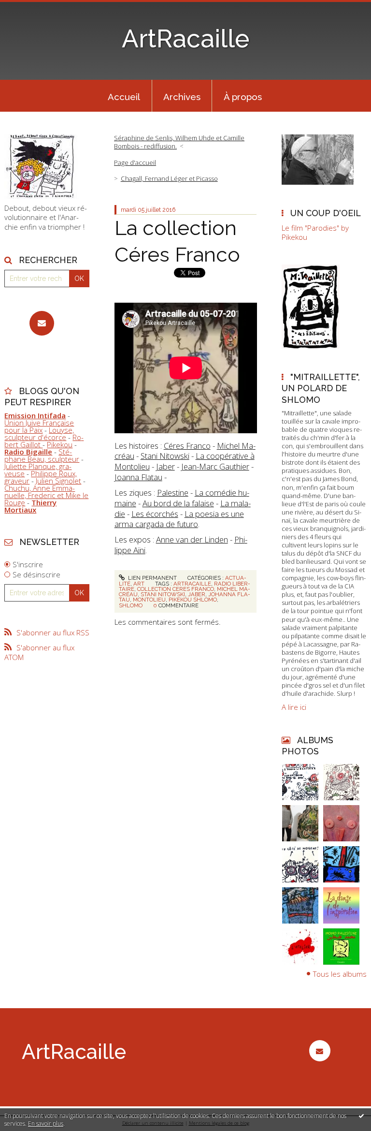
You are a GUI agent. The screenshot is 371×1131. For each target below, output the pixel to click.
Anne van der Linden (192, 539)
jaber (196, 594)
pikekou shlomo (193, 599)
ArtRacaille (185, 38)
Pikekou (59, 444)
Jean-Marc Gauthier (215, 466)
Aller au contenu (31, 8)
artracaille (192, 583)
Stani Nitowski (165, 455)
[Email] (41, 323)
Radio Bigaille (28, 451)
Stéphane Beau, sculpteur (41, 455)
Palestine (172, 492)
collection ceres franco (175, 589)
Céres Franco (187, 445)
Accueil (124, 96)
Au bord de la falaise (178, 503)
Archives (181, 96)
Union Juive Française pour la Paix (39, 426)
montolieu (149, 599)
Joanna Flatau (138, 477)
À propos (243, 96)
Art (138, 583)
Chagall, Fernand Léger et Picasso (169, 178)
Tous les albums (340, 974)
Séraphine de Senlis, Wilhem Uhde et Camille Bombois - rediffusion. (179, 141)
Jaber (165, 466)
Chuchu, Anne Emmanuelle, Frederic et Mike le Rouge (46, 495)
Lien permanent (152, 577)
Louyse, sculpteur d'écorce (39, 433)
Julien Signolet (58, 480)
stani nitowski (163, 594)
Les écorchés (154, 513)
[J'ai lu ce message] (361, 1115)
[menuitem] (124, 96)
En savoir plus (45, 1123)
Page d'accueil (135, 162)
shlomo (131, 605)
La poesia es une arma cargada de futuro (179, 519)
